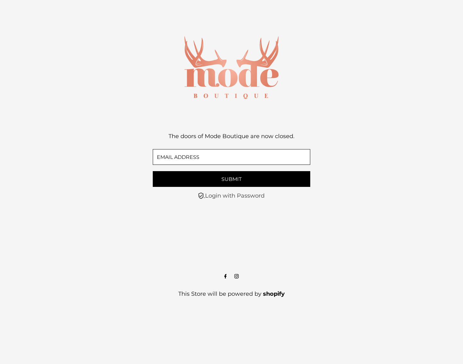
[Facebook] (225, 276)
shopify (274, 293)
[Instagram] (236, 276)
